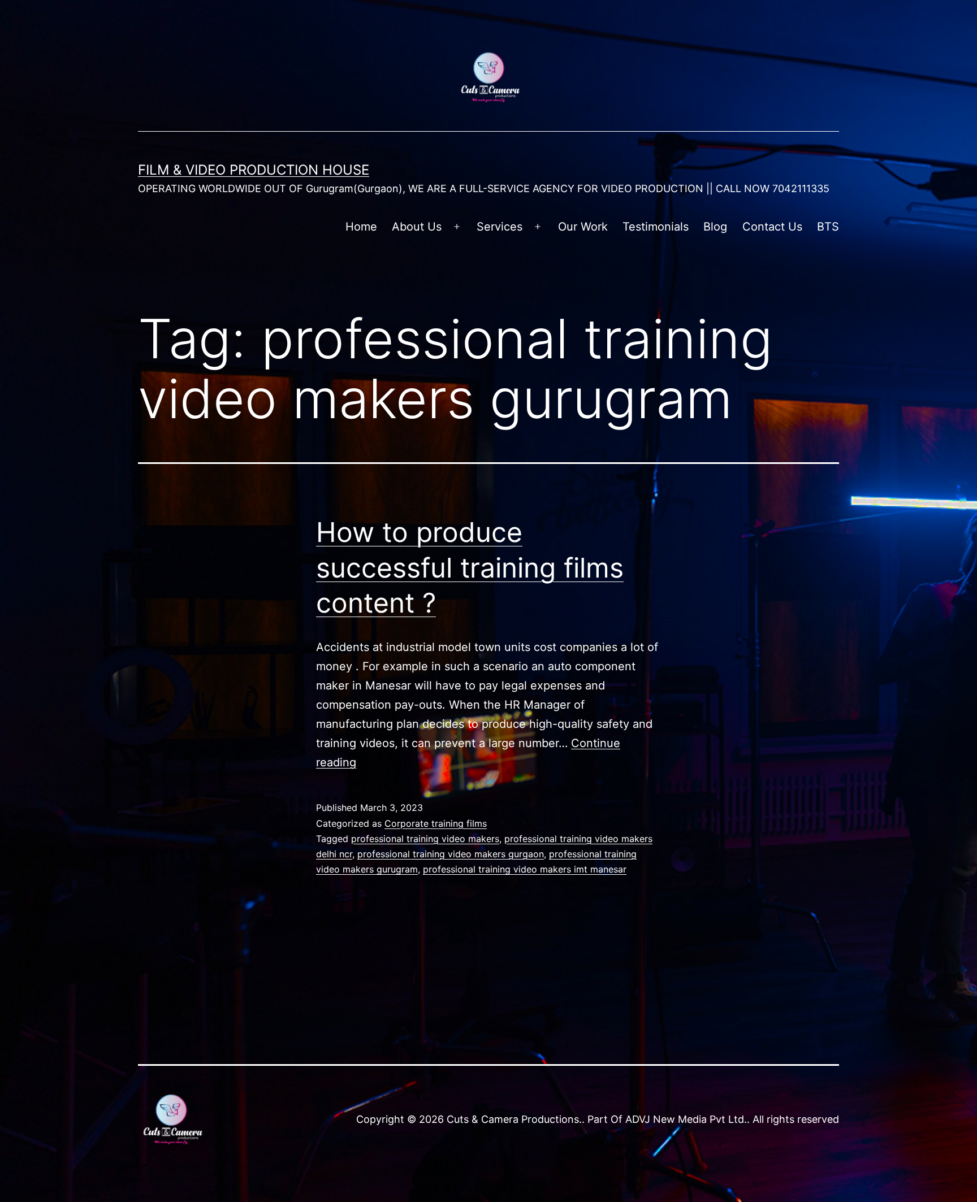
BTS (828, 226)
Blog (715, 226)
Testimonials (655, 226)
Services (499, 226)
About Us (417, 226)
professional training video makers (425, 838)
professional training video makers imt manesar (524, 869)
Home (361, 226)
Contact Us (772, 226)
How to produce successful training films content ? (470, 567)
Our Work (583, 226)
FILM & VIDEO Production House (253, 170)
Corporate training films (435, 823)
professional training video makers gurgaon (450, 854)
